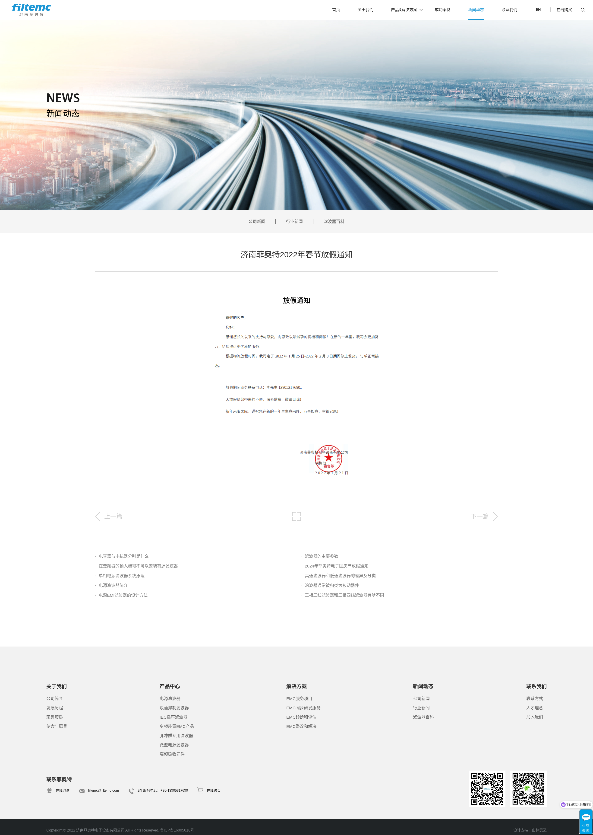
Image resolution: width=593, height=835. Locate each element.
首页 (336, 10)
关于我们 (365, 10)
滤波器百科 (334, 221)
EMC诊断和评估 (301, 717)
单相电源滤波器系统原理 (120, 576)
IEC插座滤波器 (173, 717)
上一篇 (113, 516)
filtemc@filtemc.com (103, 790)
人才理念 (534, 708)
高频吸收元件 (172, 754)
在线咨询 (62, 790)
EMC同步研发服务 (303, 708)
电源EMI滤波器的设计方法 (121, 595)
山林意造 (539, 830)
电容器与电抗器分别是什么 (122, 556)
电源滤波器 (170, 698)
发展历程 (54, 708)
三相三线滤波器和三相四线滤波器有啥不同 (342, 595)
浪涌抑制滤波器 (174, 708)
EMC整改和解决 (301, 726)
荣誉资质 (54, 717)
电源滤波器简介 (111, 585)
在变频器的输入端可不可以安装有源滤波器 (136, 566)
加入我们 (534, 717)
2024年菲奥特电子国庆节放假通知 (334, 566)
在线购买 (564, 10)
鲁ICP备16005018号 (177, 830)
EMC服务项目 (299, 698)
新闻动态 (476, 10)
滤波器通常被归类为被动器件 (330, 585)
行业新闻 (294, 221)
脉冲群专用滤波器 (176, 735)
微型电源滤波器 (174, 745)
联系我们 (509, 10)
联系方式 (534, 698)
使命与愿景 (56, 726)
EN (538, 10)
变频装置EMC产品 (177, 726)
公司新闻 (257, 221)
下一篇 (480, 516)
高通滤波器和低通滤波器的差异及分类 (338, 576)
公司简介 (54, 698)
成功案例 (443, 10)
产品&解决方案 (404, 10)
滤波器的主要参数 (319, 556)
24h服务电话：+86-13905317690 (163, 790)
